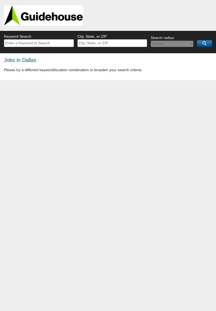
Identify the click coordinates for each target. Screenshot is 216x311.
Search (204, 43)
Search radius (162, 38)
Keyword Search (17, 36)
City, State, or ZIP (92, 36)
